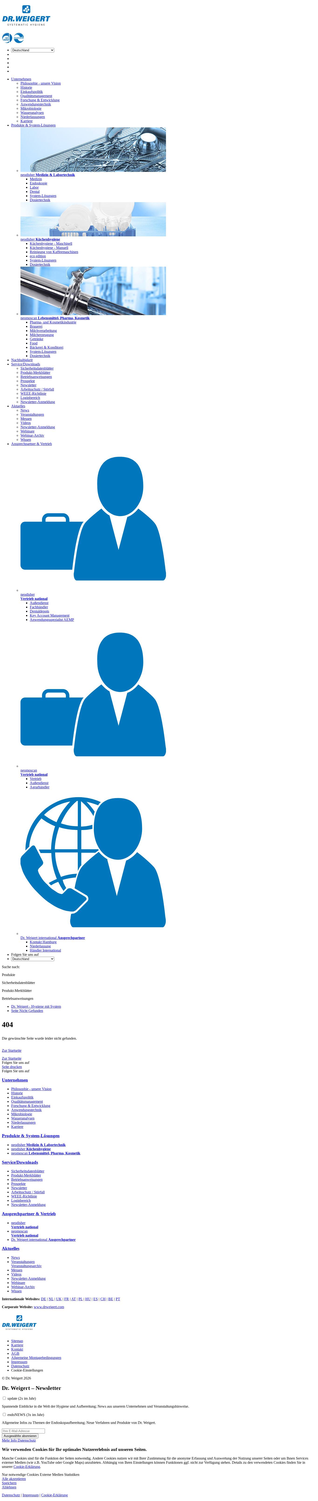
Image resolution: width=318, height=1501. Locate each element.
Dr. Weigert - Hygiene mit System (36, 1006)
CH (103, 1299)
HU (88, 1299)
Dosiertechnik (40, 200)
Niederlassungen (32, 117)
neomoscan (45, 1153)
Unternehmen (21, 79)
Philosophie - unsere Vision (40, 83)
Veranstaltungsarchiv (26, 1266)
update (21, 1398)
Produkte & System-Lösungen (33, 125)
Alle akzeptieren (14, 1479)
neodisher (38, 1145)
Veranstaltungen (32, 414)
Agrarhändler (39, 787)
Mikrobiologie (30, 108)
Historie (26, 87)
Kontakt (17, 1349)
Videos (25, 423)
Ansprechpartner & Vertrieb (31, 444)
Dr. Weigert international (43, 1240)
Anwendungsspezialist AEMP (52, 620)
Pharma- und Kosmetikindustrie (53, 322)
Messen (26, 419)
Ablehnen (9, 1487)
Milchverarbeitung (43, 331)
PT (118, 1299)
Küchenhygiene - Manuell (49, 248)
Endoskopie (38, 183)
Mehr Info (10, 1440)
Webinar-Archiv (32, 435)
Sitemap (17, 1341)
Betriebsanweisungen (36, 377)
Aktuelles (18, 406)
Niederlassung (40, 946)
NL (51, 1299)
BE (110, 1299)
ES (95, 1299)
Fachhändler (39, 607)
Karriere (26, 121)
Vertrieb (35, 779)
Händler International (45, 950)
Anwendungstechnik (35, 104)
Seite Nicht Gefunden (27, 1011)
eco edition (38, 256)
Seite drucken (12, 1067)
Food (33, 343)
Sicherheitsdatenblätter (37, 368)
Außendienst (39, 603)
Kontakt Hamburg (43, 942)
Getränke (36, 339)
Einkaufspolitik (31, 92)
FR (66, 1299)
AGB (15, 1353)
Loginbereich (30, 398)
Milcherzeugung (42, 335)
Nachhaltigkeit (22, 360)
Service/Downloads (25, 364)
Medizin (36, 179)
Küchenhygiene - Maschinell (51, 243)
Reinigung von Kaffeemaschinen (54, 252)
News (24, 410)
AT (73, 1299)
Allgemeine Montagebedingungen (36, 1358)
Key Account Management (49, 615)
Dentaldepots (39, 611)
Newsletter (28, 385)
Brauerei (36, 326)
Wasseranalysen (32, 113)
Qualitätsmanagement (36, 96)
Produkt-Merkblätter (35, 372)
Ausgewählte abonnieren (20, 1436)
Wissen (25, 440)
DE (43, 1299)
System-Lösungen (43, 196)
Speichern (9, 1483)
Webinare (27, 431)
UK (59, 1299)
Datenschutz (20, 1366)
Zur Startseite (11, 1050)
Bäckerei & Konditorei (46, 347)
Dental (35, 192)
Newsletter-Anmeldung (37, 402)
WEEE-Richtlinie (33, 393)
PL (80, 1299)
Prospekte (27, 381)
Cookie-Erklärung (27, 1467)
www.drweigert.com (49, 1307)
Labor (34, 187)
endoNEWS (25, 1415)
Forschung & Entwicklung (40, 100)
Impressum (19, 1362)
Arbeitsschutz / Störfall (37, 389)
